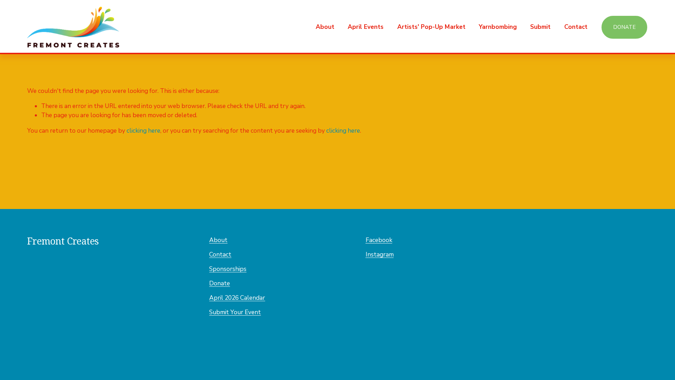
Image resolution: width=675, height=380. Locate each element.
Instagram (380, 255)
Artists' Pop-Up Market (431, 27)
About (218, 240)
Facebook (379, 240)
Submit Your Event (235, 312)
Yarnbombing (498, 27)
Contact (575, 27)
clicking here (143, 131)
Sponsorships (227, 269)
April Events (366, 27)
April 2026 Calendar (237, 298)
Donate (624, 27)
